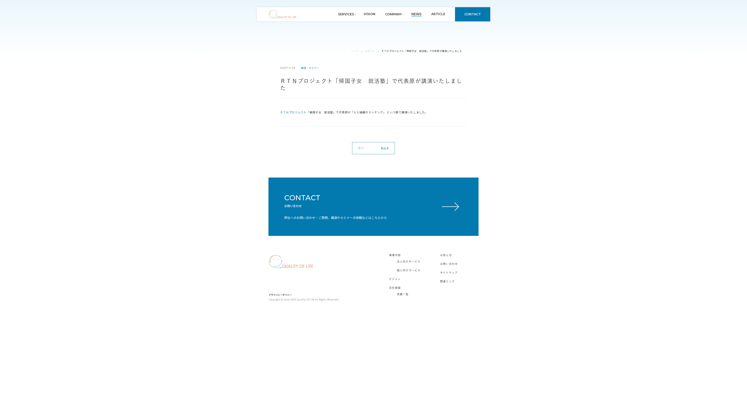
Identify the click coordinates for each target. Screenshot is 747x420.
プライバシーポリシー (280, 294)
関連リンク (447, 281)
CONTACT (472, 14)
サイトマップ (449, 272)
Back (385, 148)
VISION (369, 14)
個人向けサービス (408, 270)
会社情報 (395, 287)
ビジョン (395, 279)
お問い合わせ (449, 263)
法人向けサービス (408, 261)
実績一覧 (403, 294)
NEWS (416, 14)
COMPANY (393, 14)
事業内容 (395, 255)
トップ (355, 50)
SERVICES (346, 14)
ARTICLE (438, 14)
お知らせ (370, 50)
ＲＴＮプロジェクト (293, 112)
